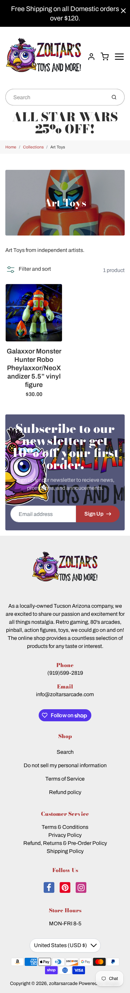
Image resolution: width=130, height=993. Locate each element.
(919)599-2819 (65, 673)
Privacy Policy (65, 835)
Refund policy (65, 792)
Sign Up (93, 514)
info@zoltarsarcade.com (65, 694)
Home (10, 147)
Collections (33, 147)
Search (65, 752)
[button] (28, 269)
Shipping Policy (65, 851)
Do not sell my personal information (65, 765)
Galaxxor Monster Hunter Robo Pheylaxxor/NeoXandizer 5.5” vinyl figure (34, 367)
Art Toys (57, 147)
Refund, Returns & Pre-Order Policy (65, 843)
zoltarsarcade (63, 983)
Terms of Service (65, 779)
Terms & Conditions (65, 827)
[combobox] (55, 97)
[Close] (123, 10)
